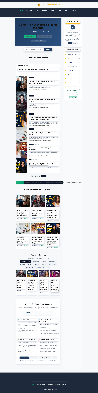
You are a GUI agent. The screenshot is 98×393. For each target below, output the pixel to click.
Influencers (36, 261)
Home (21, 10)
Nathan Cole (73, 30)
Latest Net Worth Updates (44, 36)
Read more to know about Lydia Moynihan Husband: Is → (39, 170)
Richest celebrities (47, 14)
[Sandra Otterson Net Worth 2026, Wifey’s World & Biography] (21, 150)
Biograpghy (74, 10)
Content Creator (30, 267)
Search (48, 49)
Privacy (54, 357)
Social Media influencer (59, 14)
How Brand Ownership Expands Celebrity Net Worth (58, 182)
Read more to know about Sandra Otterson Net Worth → (39, 155)
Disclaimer (48, 357)
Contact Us (57, 384)
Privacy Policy (50, 384)
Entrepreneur (40, 267)
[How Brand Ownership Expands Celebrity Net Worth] (21, 134)
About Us (41, 357)
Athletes (52, 10)
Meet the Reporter (34, 357)
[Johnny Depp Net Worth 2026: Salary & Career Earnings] (21, 101)
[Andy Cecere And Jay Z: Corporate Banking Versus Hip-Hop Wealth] (21, 83)
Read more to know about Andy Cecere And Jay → (38, 89)
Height (55, 264)
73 (39, 176)
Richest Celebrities (25, 261)
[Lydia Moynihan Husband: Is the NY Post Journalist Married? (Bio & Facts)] (21, 165)
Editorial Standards (24, 357)
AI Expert (69, 82)
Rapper (48, 267)
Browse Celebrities (30, 36)
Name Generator (28, 10)
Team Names (37, 10)
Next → (43, 176)
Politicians (66, 10)
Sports (44, 264)
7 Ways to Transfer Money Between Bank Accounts (33, 69)
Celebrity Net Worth (33, 14)
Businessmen (52, 261)
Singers (29, 264)
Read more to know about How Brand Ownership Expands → (40, 140)
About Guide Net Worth (40, 384)
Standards (75, 43)
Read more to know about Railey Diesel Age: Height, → (39, 125)
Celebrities (44, 10)
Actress (69, 74)
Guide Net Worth (47, 389)
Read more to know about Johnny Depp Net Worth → (38, 107)
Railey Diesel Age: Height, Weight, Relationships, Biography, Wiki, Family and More (30, 182)
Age (40, 14)
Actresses (22, 264)
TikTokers (37, 264)
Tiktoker (67, 14)
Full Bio (70, 43)
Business (59, 10)
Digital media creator (72, 78)
